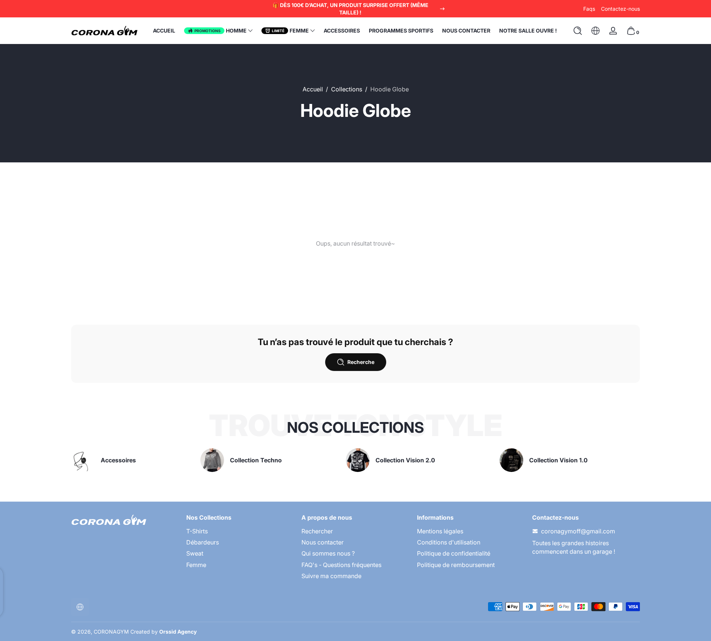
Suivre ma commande (331, 576)
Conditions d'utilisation (448, 542)
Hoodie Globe (389, 89)
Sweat (194, 553)
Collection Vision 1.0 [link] (558, 460)
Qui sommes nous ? (328, 553)
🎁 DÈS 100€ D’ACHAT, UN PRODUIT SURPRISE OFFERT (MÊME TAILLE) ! (350, 9)
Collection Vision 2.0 (405, 460)
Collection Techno (256, 460)
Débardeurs (202, 542)
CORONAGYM (111, 631)
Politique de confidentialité (453, 553)
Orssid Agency (178, 631)
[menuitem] (240, 531)
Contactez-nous (620, 9)
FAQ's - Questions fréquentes (341, 565)
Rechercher (317, 531)
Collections (346, 89)
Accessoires (118, 460)
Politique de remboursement (456, 565)
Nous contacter (322, 542)
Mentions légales (440, 531)
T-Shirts (197, 531)
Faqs (589, 9)
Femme (196, 565)
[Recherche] (577, 30)
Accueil (313, 89)
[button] (578, 31)
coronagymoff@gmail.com (578, 531)
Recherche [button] (360, 362)
